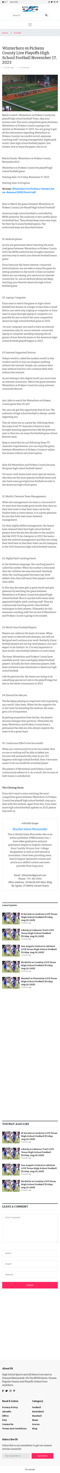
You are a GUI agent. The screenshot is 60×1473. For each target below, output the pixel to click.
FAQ (4, 1420)
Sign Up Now (43, 1456)
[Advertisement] (30, 1023)
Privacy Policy (10, 1407)
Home (5, 33)
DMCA (5, 1416)
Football (17, 33)
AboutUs (6, 1411)
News (35, 1420)
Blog (34, 1428)
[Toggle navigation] (30, 25)
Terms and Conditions (14, 1428)
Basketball (38, 1411)
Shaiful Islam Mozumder (30, 829)
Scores (36, 1424)
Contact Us (7, 1424)
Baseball (37, 1416)
